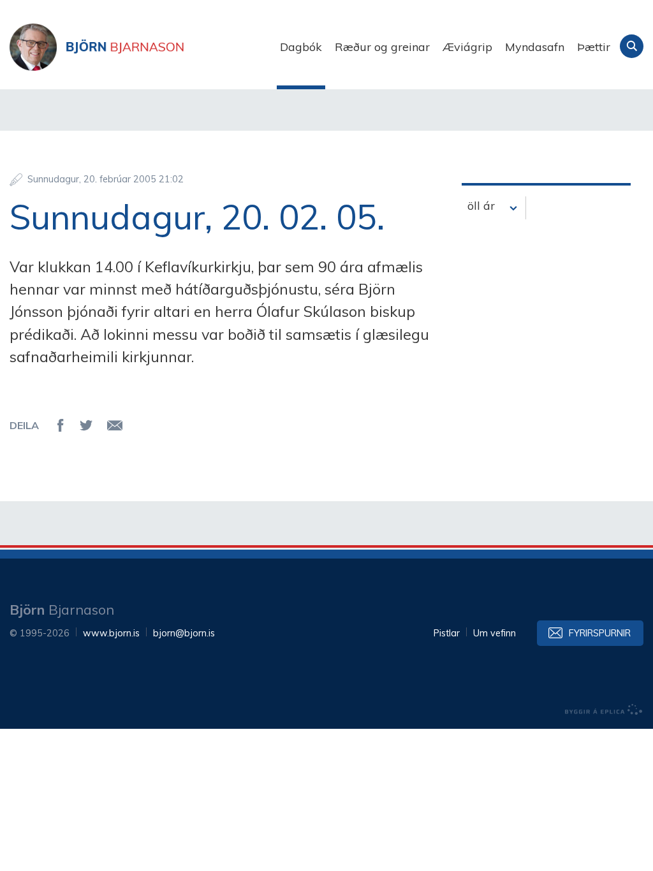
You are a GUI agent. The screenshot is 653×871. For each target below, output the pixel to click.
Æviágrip (467, 47)
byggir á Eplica (603, 709)
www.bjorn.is (111, 633)
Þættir (593, 47)
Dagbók (301, 47)
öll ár (481, 205)
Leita (631, 46)
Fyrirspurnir (600, 633)
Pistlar (447, 633)
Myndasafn (534, 47)
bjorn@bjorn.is (184, 633)
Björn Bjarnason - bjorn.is (137, 47)
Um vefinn (494, 633)
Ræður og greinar (382, 47)
